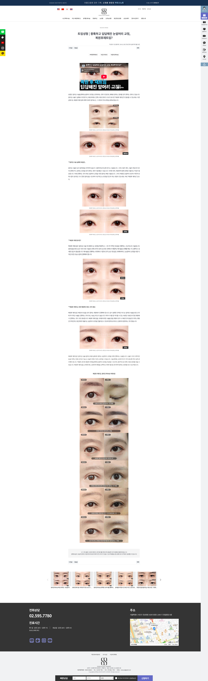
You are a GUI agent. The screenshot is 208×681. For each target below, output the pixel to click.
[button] (47, 580)
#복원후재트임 (93, 54)
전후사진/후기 (135, 18)
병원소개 (143, 18)
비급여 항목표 (113, 654)
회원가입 (144, 9)
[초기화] (176, 633)
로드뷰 (165, 644)
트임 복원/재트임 (76, 18)
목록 (138, 48)
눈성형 (101, 18)
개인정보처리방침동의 (127, 678)
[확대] (176, 628)
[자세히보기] (133, 678)
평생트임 (95, 18)
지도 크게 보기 (175, 644)
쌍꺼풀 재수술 (86, 18)
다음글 (76, 48)
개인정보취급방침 (95, 654)
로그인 (139, 9)
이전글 (70, 48)
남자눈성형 (108, 18)
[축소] (176, 630)
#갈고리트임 (104, 54)
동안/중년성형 (117, 18)
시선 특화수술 (65, 18)
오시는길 (149, 9)
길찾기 (169, 644)
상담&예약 (126, 18)
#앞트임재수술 (114, 54)
